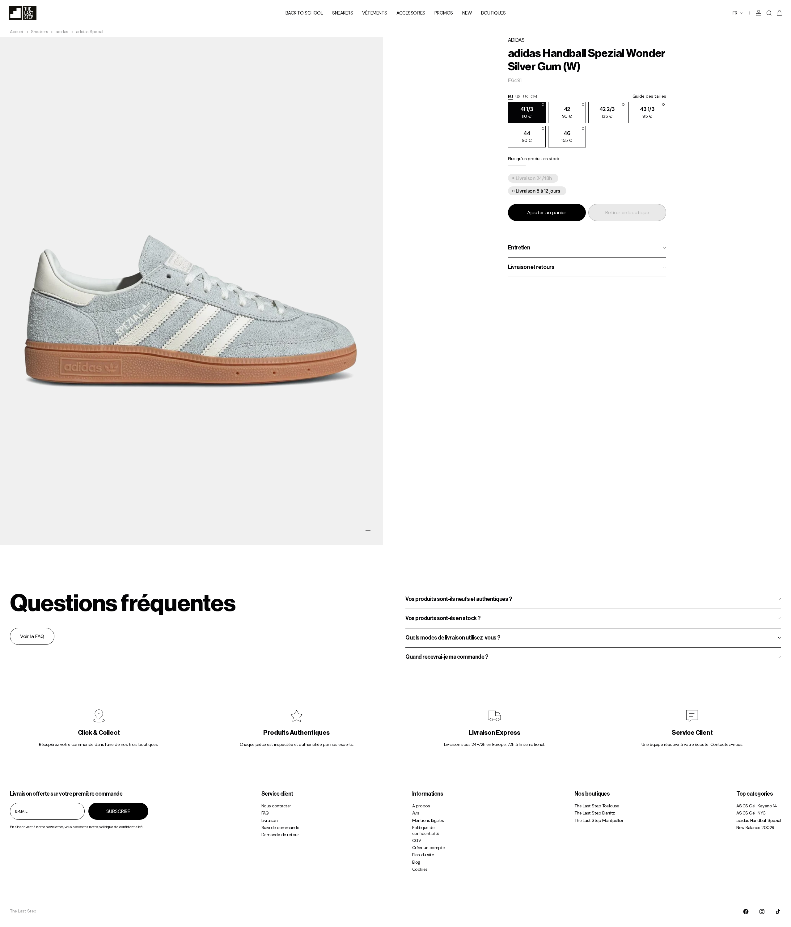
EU (510, 96)
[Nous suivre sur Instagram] (762, 911)
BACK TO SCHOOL (304, 13)
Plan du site (423, 854)
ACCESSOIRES (410, 13)
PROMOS (443, 13)
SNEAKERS (342, 13)
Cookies (420, 869)
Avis (415, 813)
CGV (416, 840)
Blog (416, 862)
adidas (62, 31)
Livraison (269, 820)
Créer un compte (428, 847)
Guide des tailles (649, 96)
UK (525, 96)
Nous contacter (276, 806)
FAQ (265, 813)
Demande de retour (280, 834)
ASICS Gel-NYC (751, 813)
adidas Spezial (89, 31)
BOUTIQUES (493, 13)
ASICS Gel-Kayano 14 (756, 806)
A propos (421, 806)
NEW (467, 13)
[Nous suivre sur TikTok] (778, 911)
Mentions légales (428, 820)
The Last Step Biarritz (594, 813)
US (518, 96)
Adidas (516, 40)
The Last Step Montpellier (598, 820)
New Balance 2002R (755, 827)
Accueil (16, 31)
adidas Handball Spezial (758, 820)
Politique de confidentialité (425, 830)
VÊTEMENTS (374, 13)
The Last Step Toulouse (596, 806)
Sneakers (39, 31)
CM (534, 96)
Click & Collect (99, 733)
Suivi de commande (280, 827)
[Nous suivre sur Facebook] (746, 911)
